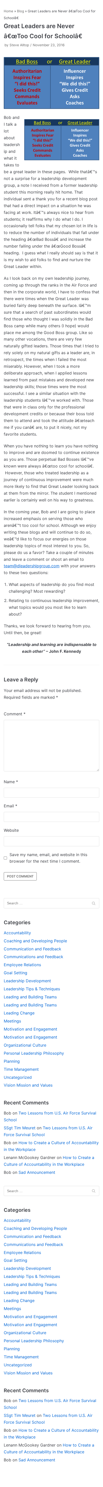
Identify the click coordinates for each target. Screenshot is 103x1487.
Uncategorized (18, 1077)
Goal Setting (15, 972)
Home (8, 11)
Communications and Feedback (33, 956)
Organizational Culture (25, 1045)
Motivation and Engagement (30, 1029)
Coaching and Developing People (35, 940)
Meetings (12, 1021)
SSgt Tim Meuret (20, 1127)
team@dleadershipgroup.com (32, 565)
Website (11, 830)
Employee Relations (22, 964)
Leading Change (19, 1012)
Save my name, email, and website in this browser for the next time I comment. (48, 858)
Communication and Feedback (32, 948)
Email (10, 805)
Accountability (17, 932)
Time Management (21, 1069)
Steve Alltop (19, 45)
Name (11, 781)
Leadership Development (27, 980)
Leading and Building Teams (30, 996)
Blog (20, 11)
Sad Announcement (36, 1172)
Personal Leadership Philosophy (34, 1053)
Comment (15, 713)
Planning (12, 1061)
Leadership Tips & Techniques (32, 988)
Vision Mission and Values (28, 1085)
